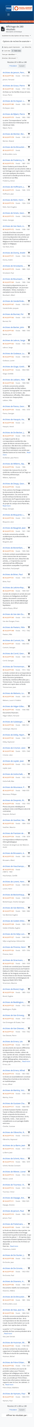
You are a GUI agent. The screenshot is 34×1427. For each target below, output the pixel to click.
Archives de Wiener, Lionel (14, 1172)
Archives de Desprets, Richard (14, 800)
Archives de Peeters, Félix (14, 627)
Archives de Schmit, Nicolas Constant (14, 1158)
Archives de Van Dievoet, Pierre (14, 1028)
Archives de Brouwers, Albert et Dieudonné (14, 853)
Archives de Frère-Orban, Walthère (14, 1362)
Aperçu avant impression (12, 47)
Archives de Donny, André (14, 253)
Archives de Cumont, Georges (14, 640)
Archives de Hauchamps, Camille (14, 866)
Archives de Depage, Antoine (14, 1198)
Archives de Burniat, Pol (13, 314)
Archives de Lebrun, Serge (14, 340)
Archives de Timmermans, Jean (14, 666)
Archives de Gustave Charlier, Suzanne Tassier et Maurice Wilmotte (14, 1103)
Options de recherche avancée (16, 41)
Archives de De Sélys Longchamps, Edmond (14, 934)
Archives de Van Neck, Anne (14, 226)
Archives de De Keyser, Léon (14, 101)
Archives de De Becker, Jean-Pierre (14, 432)
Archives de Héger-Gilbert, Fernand (14, 706)
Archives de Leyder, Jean (13, 761)
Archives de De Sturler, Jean (14, 1255)
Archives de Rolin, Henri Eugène (14, 200)
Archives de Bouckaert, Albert (14, 279)
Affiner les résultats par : (17, 1415)
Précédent (13, 66)
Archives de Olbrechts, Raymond (14, 1132)
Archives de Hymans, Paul (14, 1394)
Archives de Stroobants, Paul (14, 266)
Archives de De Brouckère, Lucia (14, 147)
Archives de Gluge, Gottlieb (14, 366)
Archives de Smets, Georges (14, 213)
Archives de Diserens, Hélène (14, 1281)
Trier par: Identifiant (8, 54)
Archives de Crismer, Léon (14, 748)
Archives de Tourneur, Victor (14, 1185)
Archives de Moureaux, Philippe (14, 787)
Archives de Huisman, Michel (14, 1342)
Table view (17, 51)
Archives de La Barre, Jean (14, 1145)
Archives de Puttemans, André (14, 1224)
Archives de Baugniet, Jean (14, 528)
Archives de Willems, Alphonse (14, 464)
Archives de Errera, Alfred (14, 1070)
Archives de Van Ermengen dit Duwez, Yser (14, 1015)
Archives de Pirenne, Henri (14, 947)
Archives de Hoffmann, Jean (14, 187)
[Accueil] (20, 8)
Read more (7, 506)
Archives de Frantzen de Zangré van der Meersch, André (14, 833)
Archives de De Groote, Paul (14, 1268)
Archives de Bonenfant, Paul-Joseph (14, 548)
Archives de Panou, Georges (14, 406)
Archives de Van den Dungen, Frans (14, 614)
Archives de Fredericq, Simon (14, 160)
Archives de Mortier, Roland (14, 134)
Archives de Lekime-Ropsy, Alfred (14, 587)
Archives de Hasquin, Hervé (14, 419)
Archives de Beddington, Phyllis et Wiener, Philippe (14, 1002)
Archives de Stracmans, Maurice (14, 960)
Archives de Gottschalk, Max (14, 774)
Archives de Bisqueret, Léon (14, 515)
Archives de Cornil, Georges (14, 653)
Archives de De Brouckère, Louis (14, 1297)
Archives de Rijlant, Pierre (14, 114)
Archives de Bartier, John (13, 327)
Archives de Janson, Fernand (14, 72)
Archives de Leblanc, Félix (14, 380)
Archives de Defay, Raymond (14, 735)
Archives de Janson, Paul (13, 1211)
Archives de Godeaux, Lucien (14, 353)
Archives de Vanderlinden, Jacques (14, 301)
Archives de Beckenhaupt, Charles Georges (14, 895)
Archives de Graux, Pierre (14, 86)
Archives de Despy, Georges (14, 484)
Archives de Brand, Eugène (14, 989)
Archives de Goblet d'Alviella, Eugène (14, 921)
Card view (7, 51)
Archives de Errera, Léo (13, 1041)
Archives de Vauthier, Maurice (14, 820)
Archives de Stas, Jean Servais (14, 1310)
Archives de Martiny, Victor (14, 1090)
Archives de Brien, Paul (13, 574)
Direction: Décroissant (9, 58)
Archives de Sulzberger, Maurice (14, 722)
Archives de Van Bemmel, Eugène (14, 908)
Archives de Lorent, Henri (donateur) (14, 882)
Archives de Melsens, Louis (14, 693)
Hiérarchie (27, 47)
